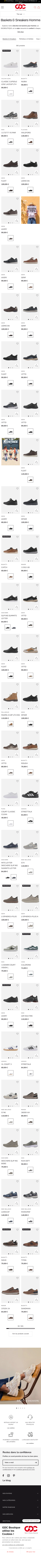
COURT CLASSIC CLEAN (8, 813)
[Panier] (38, 7)
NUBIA (24, 81)
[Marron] (10, 190)
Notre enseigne (9, 1507)
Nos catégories (9, 1500)
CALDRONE (26, 965)
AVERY (4, 229)
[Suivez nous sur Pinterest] (14, 1475)
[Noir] (10, 141)
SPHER (24, 519)
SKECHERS (4, 613)
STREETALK (26, 1064)
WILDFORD (26, 133)
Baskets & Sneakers (9, 39)
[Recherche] (35, 7)
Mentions (6, 1521)
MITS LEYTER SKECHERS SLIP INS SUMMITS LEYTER (9, 865)
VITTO (23, 374)
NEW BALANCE (26, 860)
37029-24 (5, 1308)
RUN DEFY (25, 1161)
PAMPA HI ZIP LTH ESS (10, 715)
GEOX (3, 178)
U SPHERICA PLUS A (29, 916)
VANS (23, 962)
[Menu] (2, 7)
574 (22, 863)
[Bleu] (30, 90)
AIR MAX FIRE (27, 1016)
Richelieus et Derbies (26, 39)
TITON (23, 1260)
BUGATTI (24, 78)
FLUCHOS (24, 130)
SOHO (3, 1260)
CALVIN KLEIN (5, 78)
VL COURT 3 (6, 1064)
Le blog (7, 1480)
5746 (3, 1112)
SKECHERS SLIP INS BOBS (9, 1162)
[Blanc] (10, 93)
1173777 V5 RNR (8, 133)
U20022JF (5, 1212)
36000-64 (25, 1112)
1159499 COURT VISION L (8, 966)
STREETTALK (26, 812)
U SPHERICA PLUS (9, 916)
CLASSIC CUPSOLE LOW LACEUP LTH (9, 83)
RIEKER (23, 564)
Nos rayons (7, 1493)
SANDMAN (25, 1308)
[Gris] (10, 772)
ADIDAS (23, 809)
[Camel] (30, 141)
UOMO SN (25, 181)
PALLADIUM (5, 712)
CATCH (4, 567)
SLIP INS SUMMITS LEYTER (9, 617)
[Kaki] (30, 675)
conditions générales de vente (25, 1469)
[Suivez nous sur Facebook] (3, 1475)
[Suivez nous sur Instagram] (8, 1475)
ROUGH (24, 763)
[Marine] (13, 627)
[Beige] (30, 925)
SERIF (23, 277)
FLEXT (3, 181)
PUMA (3, 809)
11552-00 (25, 567)
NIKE (2, 130)
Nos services (8, 1514)
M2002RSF (25, 1212)
